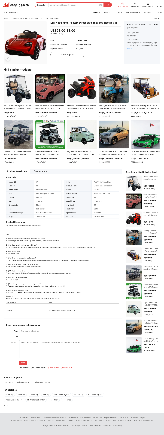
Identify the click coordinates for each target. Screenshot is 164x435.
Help (118, 12)
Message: (14, 342)
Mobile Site (134, 418)
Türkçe (129, 420)
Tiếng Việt (137, 420)
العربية (95, 420)
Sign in (159, 6)
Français (51, 420)
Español (33, 420)
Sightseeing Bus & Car (42, 382)
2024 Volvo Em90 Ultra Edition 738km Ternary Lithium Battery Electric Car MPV (150, 321)
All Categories (11, 12)
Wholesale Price (85, 418)
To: (17, 336)
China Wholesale (72, 418)
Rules (160, 12)
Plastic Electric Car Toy (14, 400)
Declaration (107, 425)
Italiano (70, 420)
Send (23, 363)
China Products (35, 418)
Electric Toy (34, 395)
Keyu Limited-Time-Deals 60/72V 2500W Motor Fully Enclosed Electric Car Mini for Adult (150, 303)
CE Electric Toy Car (95, 395)
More (129, 48)
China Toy (9, 395)
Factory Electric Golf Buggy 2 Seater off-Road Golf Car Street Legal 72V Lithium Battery (150, 231)
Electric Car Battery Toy (36, 400)
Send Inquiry (67, 54)
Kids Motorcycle (23, 382)
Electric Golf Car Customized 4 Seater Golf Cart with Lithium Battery (150, 267)
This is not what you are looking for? (32, 367)
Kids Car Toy (78, 395)
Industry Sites (97, 418)
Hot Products (23, 418)
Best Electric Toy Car (61, 395)
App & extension (132, 12)
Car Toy (46, 395)
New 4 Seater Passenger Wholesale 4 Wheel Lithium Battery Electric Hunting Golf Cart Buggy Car (150, 178)
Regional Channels (110, 418)
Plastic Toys (8, 382)
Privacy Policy (117, 425)
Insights (142, 418)
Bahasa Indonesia (148, 420)
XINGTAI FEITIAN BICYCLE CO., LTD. (142, 24)
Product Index (123, 418)
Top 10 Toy (54, 400)
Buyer (106, 12)
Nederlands (86, 420)
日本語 (108, 420)
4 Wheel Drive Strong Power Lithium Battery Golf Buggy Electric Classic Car (150, 249)
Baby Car (21, 395)
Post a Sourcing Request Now (60, 367)
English (26, 420)
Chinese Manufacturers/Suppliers (53, 418)
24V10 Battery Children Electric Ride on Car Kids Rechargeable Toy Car (150, 339)
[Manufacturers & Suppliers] (15, 4)
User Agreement (95, 425)
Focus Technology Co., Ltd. (66, 425)
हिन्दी (114, 420)
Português (42, 420)
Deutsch (77, 420)
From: (15, 331)
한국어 (101, 420)
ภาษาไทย (121, 420)
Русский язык (60, 420)
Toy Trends (67, 400)
